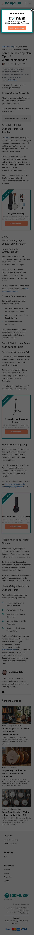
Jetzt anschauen (17, 28)
